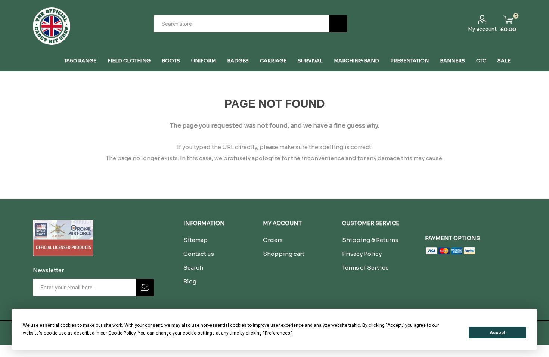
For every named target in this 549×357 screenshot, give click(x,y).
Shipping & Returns (370, 239)
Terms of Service (365, 267)
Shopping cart (283, 253)
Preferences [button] (277, 333)
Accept (497, 332)
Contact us (198, 253)
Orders (273, 239)
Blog (189, 281)
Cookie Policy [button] (122, 333)
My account (482, 29)
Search (338, 23)
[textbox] (241, 23)
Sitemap (195, 239)
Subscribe (145, 287)
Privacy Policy (362, 253)
